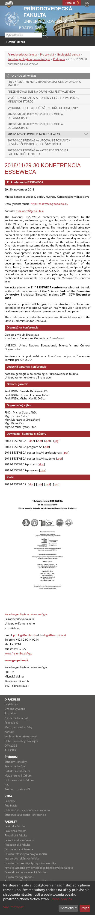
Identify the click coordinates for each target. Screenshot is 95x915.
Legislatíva (11, 704)
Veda (8, 796)
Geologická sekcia (68, 54)
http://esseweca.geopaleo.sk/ (49, 204)
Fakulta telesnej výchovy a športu (26, 854)
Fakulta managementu (19, 877)
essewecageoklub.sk (30, 211)
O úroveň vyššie (24, 76)
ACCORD (10, 750)
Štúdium (11, 757)
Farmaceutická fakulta (19, 849)
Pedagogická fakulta (17, 845)
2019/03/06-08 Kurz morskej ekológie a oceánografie (35, 126)
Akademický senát (16, 718)
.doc (31, 441)
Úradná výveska (15, 709)
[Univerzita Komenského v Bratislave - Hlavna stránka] (12, 18)
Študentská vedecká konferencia (25, 815)
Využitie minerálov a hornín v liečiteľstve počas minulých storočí (43, 99)
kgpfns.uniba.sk (55, 635)
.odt (39, 441)
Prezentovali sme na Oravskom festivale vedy (41, 92)
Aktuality (10, 713)
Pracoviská (47, 54)
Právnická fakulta (16, 831)
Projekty (10, 801)
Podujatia (59, 59)
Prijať (85, 908)
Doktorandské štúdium (19, 780)
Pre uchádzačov (15, 766)
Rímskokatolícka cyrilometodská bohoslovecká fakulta (39, 868)
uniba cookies (61, 899)
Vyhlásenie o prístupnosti (21, 736)
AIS (7, 785)
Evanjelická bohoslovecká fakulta (26, 872)
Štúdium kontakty (16, 762)
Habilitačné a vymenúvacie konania (27, 810)
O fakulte (12, 699)
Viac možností (13, 907)
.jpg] (56, 441)
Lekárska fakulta (15, 826)
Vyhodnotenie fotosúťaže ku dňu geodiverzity (43, 108)
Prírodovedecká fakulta (22, 54)
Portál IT (70, 3)
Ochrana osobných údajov (21, 741)
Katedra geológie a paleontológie (29, 59)
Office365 (11, 746)
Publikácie (11, 805)
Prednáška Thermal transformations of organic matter (44, 83)
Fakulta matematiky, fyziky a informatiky (30, 863)
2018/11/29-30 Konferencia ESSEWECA (34, 134)
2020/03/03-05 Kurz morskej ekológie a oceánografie (35, 116)
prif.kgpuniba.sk (24, 635)
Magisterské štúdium (18, 775)
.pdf (47, 441)
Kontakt (9, 732)
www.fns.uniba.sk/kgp (18, 653)
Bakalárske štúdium (17, 771)
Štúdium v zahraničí (17, 789)
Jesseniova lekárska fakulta (22, 858)
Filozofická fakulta (16, 835)
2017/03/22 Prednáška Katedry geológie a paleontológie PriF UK (38, 152)
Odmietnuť (68, 908)
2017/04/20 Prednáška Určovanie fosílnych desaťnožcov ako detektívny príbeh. (39, 142)
